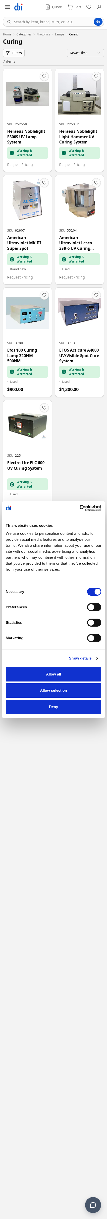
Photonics (43, 34)
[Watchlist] (89, 7)
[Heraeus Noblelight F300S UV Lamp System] (27, 120)
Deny (53, 707)
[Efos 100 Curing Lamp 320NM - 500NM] (27, 342)
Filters (17, 52)
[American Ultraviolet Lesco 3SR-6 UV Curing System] (79, 229)
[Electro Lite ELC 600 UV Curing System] (27, 454)
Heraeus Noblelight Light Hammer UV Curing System (78, 137)
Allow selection (53, 690)
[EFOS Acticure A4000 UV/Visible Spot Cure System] (79, 342)
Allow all (53, 674)
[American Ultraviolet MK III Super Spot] (27, 229)
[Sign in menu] (99, 7)
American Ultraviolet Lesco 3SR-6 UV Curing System (75, 243)
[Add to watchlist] (44, 76)
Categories (24, 34)
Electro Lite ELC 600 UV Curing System (25, 465)
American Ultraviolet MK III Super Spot (24, 243)
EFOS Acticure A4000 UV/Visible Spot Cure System (79, 356)
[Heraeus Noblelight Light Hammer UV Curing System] (79, 120)
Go (98, 21)
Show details (80, 658)
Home (7, 34)
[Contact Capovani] (93, 1205)
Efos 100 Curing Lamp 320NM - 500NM (22, 356)
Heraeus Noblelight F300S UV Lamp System (26, 137)
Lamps (59, 34)
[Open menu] (7, 6)
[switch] (94, 607)
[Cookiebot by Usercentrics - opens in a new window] (79, 508)
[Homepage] (18, 6)
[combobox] (53, 22)
